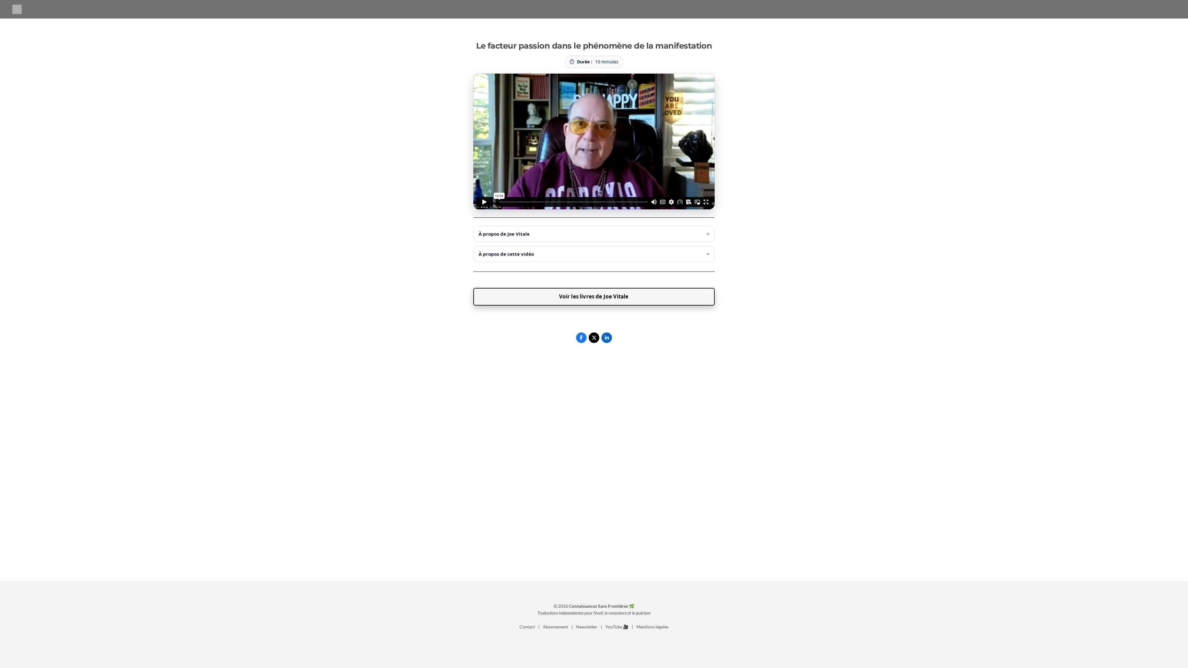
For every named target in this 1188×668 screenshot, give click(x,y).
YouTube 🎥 (616, 626)
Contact (527, 626)
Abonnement (555, 626)
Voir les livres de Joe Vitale (594, 296)
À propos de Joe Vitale (594, 234)
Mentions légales (652, 626)
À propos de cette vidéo (594, 254)
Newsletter (586, 626)
